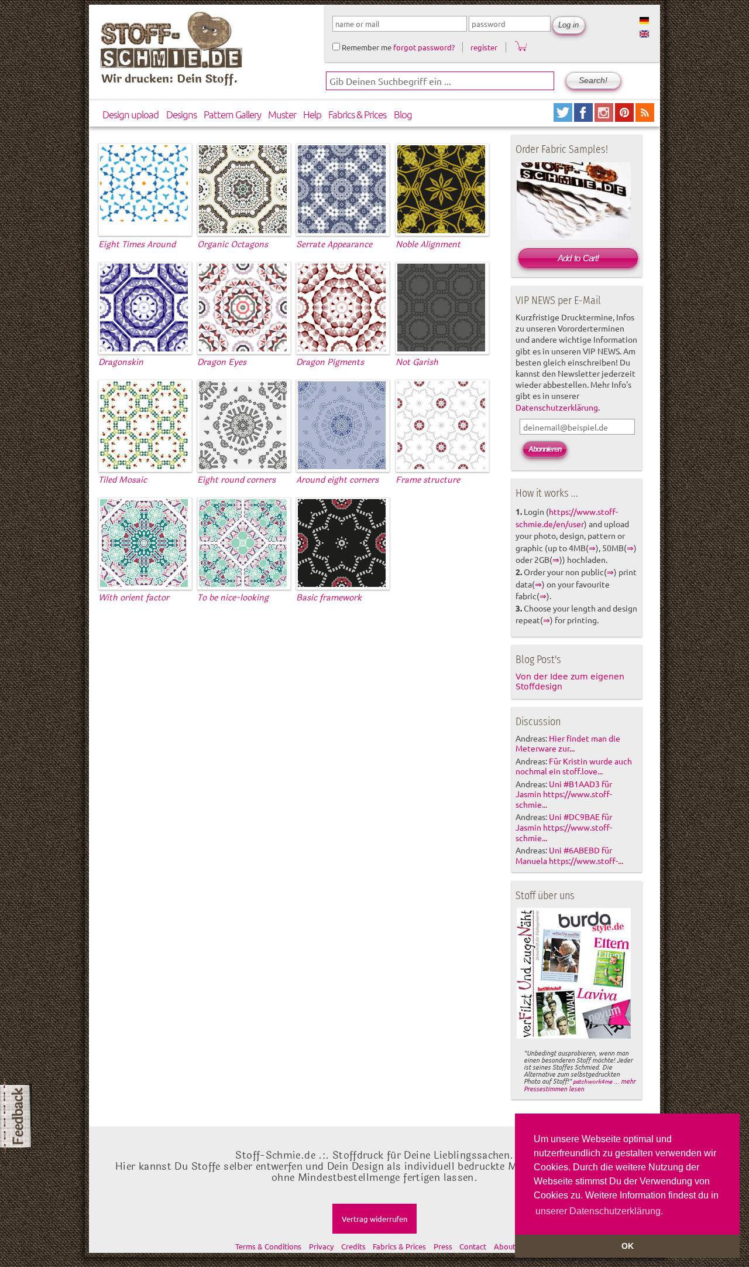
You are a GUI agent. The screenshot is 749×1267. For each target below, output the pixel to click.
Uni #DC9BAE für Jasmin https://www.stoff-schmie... (564, 827)
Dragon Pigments (330, 362)
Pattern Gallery (232, 114)
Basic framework (329, 598)
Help (312, 114)
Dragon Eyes (221, 362)
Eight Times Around (137, 244)
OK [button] (627, 1246)
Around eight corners (337, 480)
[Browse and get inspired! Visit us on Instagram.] (605, 117)
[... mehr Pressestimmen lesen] (574, 1036)
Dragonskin (120, 362)
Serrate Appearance (334, 244)
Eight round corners (236, 480)
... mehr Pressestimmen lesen (579, 1084)
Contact (472, 1246)
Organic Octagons (232, 244)
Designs (181, 114)
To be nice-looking (233, 598)
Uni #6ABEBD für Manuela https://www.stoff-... (569, 855)
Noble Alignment (428, 244)
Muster (282, 114)
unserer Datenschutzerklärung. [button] (599, 1211)
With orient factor (133, 598)
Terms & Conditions (268, 1246)
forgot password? (424, 47)
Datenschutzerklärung (557, 407)
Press (443, 1246)
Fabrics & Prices (357, 114)
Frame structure (428, 480)
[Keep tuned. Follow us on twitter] (564, 117)
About (505, 1246)
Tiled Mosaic (122, 480)
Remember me (365, 47)
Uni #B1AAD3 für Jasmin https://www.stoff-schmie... (564, 794)
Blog (403, 114)
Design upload (130, 114)
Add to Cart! (578, 258)
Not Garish (417, 362)
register (483, 47)
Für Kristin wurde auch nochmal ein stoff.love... (574, 766)
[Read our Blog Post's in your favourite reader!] (644, 117)
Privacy (321, 1246)
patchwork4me (592, 1081)
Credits (353, 1246)
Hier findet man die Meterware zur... (568, 743)
